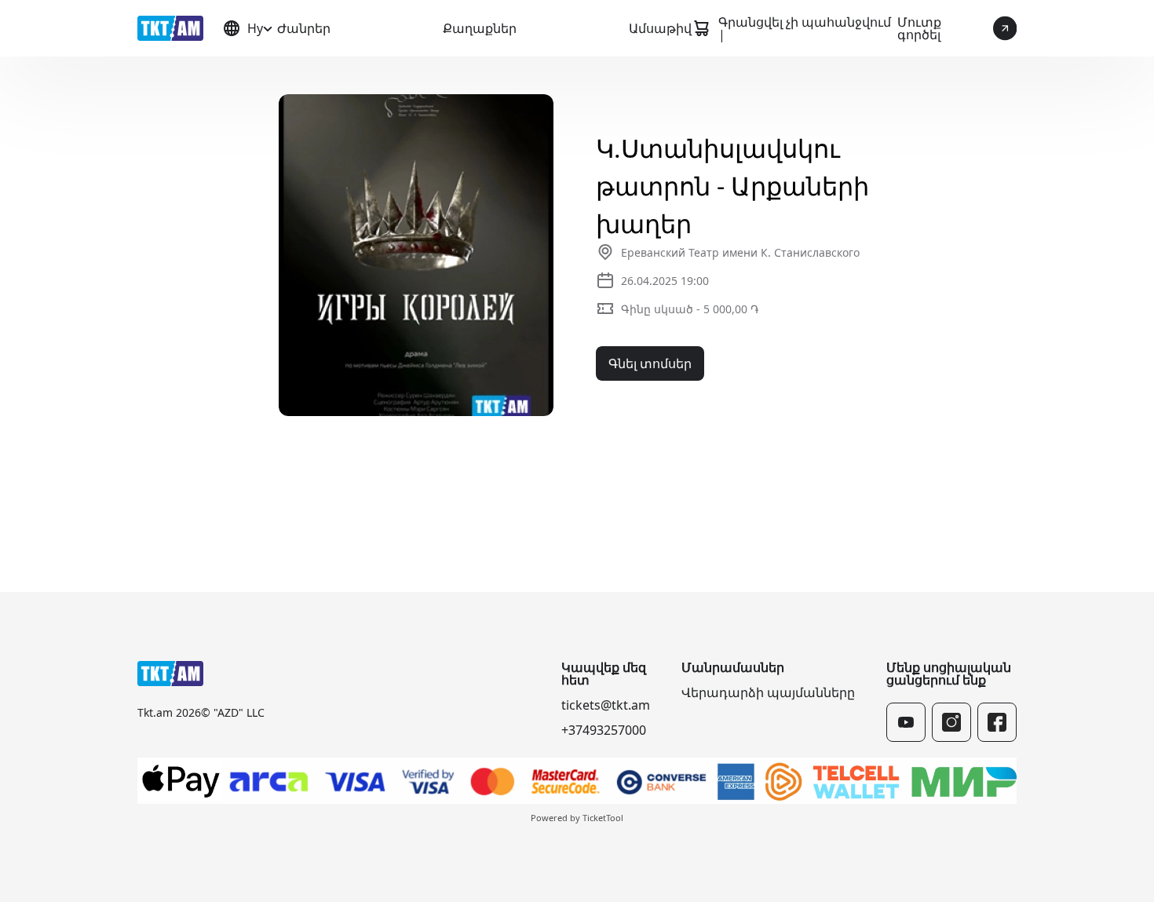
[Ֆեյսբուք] (997, 722)
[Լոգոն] (170, 28)
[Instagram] (951, 722)
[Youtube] (906, 722)
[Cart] (701, 28)
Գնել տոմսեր (650, 363)
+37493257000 (603, 730)
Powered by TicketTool (577, 817)
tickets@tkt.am (605, 705)
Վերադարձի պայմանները (768, 692)
